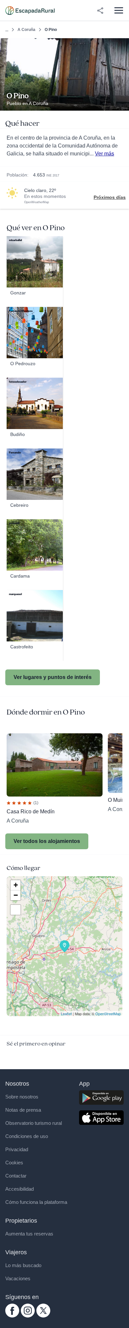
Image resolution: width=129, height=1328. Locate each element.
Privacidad (16, 1149)
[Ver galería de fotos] (122, 103)
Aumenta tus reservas (29, 1233)
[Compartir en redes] (100, 10)
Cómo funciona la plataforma (36, 1202)
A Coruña (26, 29)
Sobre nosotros (21, 1096)
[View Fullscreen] (16, 910)
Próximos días (110, 197)
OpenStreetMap (108, 1013)
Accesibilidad (19, 1189)
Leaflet (66, 1013)
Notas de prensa (23, 1110)
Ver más (104, 153)
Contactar (15, 1176)
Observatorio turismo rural (33, 1123)
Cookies (14, 1162)
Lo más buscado (23, 1265)
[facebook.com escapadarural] (12, 1315)
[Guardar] (122, 45)
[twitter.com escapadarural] (43, 1315)
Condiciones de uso (26, 1136)
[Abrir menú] (118, 10)
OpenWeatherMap (36, 202)
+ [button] (16, 885)
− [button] (16, 895)
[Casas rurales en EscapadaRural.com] (30, 10)
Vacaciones (17, 1278)
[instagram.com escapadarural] (28, 1315)
